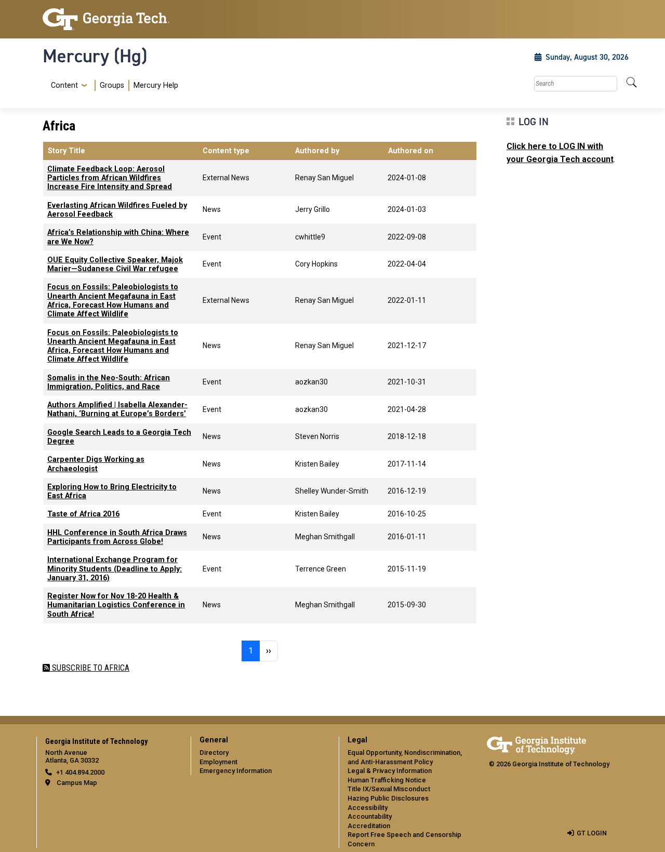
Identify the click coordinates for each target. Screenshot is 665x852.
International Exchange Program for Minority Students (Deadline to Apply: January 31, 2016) (114, 568)
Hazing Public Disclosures (388, 798)
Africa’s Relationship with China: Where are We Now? (118, 237)
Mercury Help (156, 85)
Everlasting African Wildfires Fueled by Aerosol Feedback (117, 210)
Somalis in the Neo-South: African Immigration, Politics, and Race (108, 382)
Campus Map (77, 783)
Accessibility (368, 807)
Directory (214, 752)
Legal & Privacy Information (390, 771)
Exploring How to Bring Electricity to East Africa (112, 491)
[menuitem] (112, 85)
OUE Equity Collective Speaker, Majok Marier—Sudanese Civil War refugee (115, 264)
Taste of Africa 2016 (83, 514)
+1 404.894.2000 (80, 772)
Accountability (370, 816)
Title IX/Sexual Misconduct (389, 789)
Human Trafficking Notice (387, 780)
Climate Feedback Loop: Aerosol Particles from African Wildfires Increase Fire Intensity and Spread (109, 178)
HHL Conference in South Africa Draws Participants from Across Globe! (117, 537)
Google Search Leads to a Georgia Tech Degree (119, 437)
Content (64, 86)
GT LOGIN (592, 833)
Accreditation (369, 826)
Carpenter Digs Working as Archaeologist (95, 464)
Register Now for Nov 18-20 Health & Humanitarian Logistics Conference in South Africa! (116, 605)
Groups (112, 85)
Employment (218, 762)
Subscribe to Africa (89, 668)
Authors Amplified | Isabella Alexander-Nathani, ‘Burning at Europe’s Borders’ (117, 409)
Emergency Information (236, 771)
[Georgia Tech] (110, 19)
